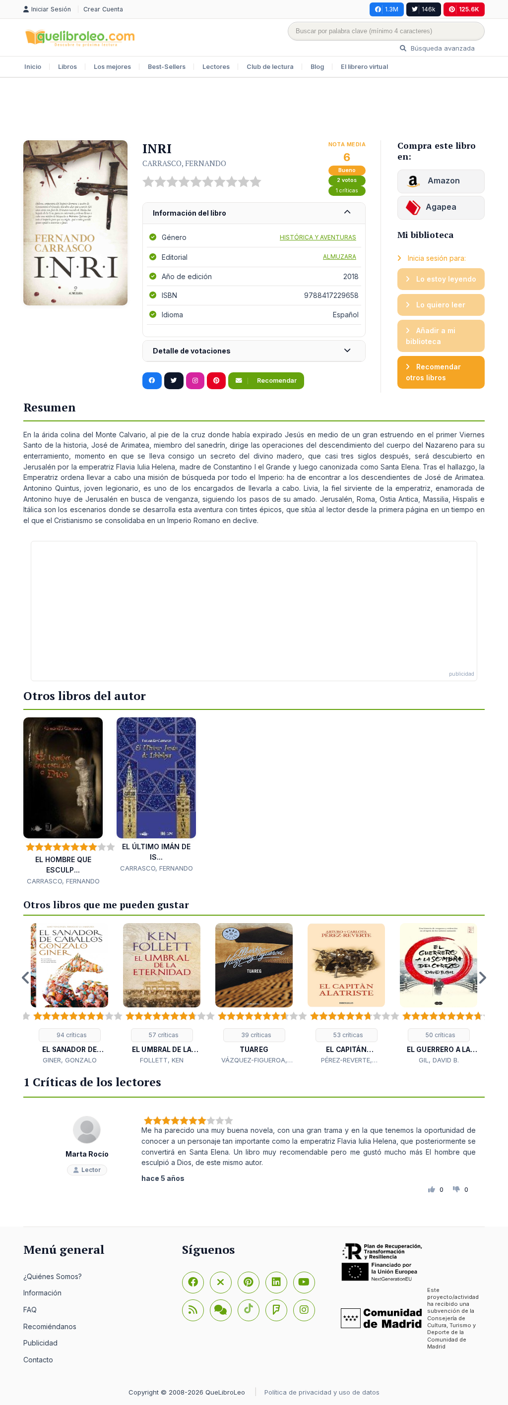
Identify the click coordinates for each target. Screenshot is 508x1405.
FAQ (30, 1309)
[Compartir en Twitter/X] (174, 380)
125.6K (469, 9)
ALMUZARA (339, 256)
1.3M (391, 9)
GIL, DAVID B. (439, 1060)
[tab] (254, 213)
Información (42, 1292)
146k (429, 9)
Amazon (443, 180)
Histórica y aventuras (318, 237)
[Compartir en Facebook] (152, 380)
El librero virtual (364, 66)
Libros (67, 66)
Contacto (38, 1359)
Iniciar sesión (52, 9)
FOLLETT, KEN (162, 1060)
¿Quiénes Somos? (52, 1276)
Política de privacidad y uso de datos (322, 1392)
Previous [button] (26, 977)
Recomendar (276, 380)
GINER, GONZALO (70, 1060)
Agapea (441, 207)
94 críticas (71, 1035)
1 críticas (347, 190)
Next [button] (482, 977)
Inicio (32, 66)
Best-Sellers (167, 66)
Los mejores (112, 66)
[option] (69, 994)
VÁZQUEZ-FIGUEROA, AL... (254, 1060)
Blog (317, 66)
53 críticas (347, 1035)
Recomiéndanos (49, 1326)
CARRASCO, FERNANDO (184, 163)
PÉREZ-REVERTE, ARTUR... (346, 1060)
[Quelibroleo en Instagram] (195, 380)
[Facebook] (193, 1282)
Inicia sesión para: (436, 258)
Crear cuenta (103, 9)
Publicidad (40, 1343)
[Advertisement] (254, 110)
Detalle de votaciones (192, 351)
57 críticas (163, 1035)
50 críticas (439, 1035)
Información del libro (189, 213)
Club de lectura (270, 66)
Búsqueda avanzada (442, 48)
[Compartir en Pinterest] (216, 380)
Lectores (216, 66)
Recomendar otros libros (433, 372)
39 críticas (255, 1035)
